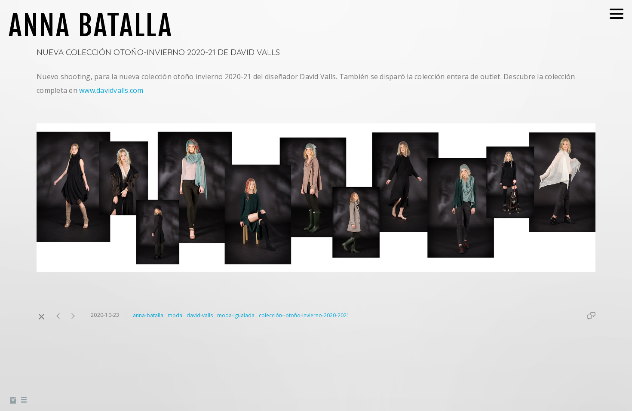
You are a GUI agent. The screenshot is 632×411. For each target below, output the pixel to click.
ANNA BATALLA (91, 25)
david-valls (200, 315)
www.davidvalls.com (111, 90)
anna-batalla (148, 315)
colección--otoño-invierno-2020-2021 (304, 315)
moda (175, 315)
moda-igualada (236, 315)
